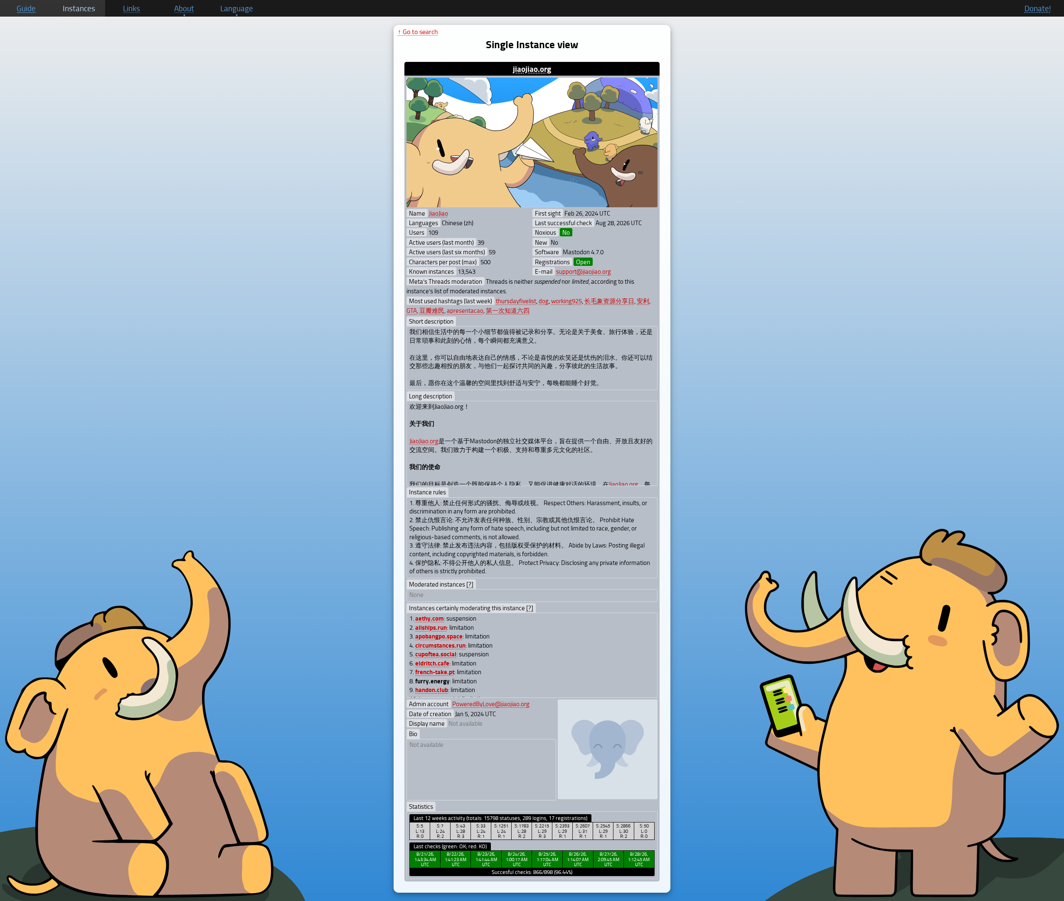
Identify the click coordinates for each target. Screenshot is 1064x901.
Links (131, 8)
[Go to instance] (531, 142)
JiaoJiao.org (423, 441)
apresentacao (465, 310)
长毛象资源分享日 (609, 301)
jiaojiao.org (532, 68)
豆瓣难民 (431, 310)
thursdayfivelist (516, 301)
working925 (566, 301)
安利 (643, 301)
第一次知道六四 (508, 310)
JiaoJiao (438, 213)
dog (544, 301)
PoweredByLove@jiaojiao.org (491, 704)
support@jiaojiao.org (583, 271)
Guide (26, 8)
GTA (411, 310)
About (184, 8)
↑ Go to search (418, 31)
